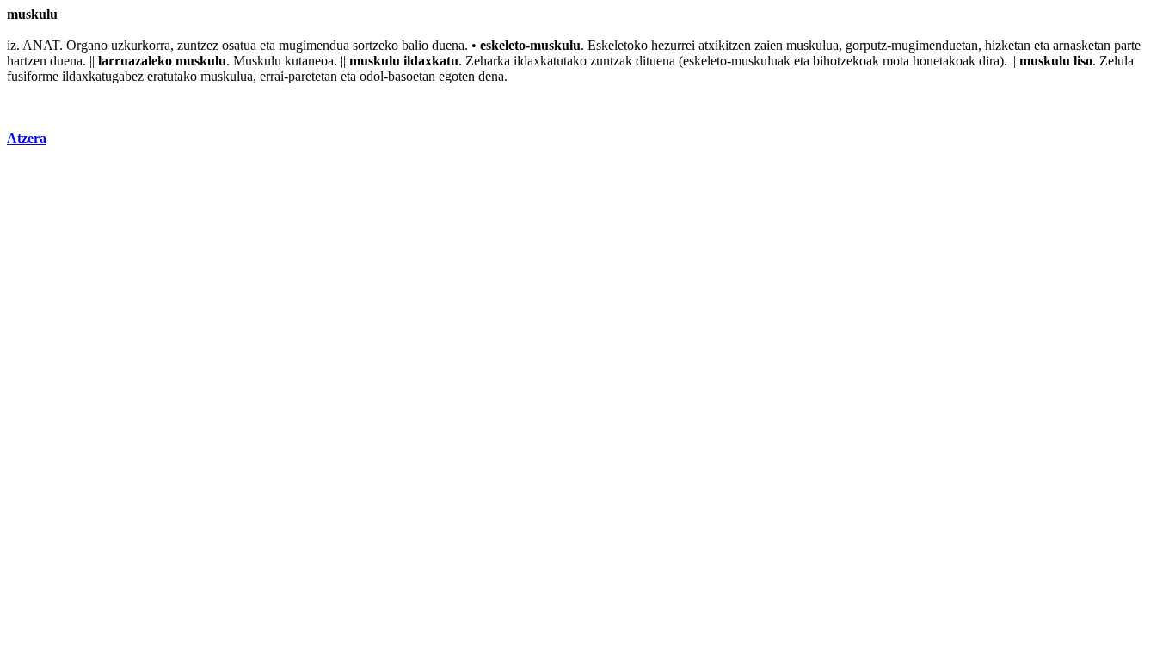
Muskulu (257, 60)
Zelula (1116, 60)
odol (372, 76)
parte (1127, 45)
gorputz (866, 45)
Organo (87, 45)
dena (491, 76)
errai (272, 76)
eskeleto (503, 45)
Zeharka (487, 60)
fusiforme (32, 76)
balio (415, 45)
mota (896, 60)
